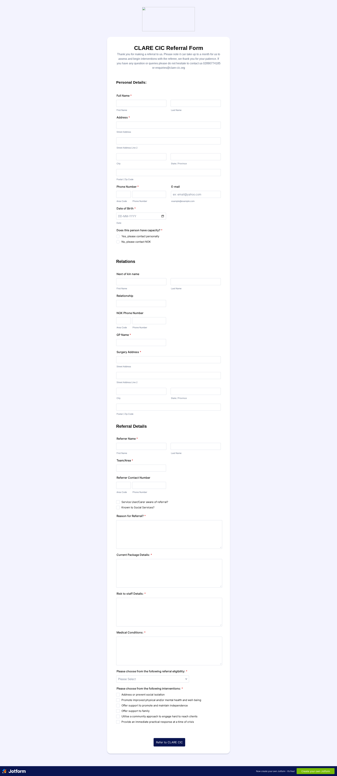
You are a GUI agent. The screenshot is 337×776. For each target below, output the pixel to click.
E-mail (175, 186)
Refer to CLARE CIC (169, 742)
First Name (122, 110)
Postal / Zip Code (125, 179)
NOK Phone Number (130, 313)
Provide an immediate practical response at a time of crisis (157, 721)
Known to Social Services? (137, 507)
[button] (162, 216)
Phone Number (128, 186)
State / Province (179, 163)
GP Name (124, 335)
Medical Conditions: (131, 632)
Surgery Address (129, 352)
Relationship (125, 296)
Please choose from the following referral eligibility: (152, 671)
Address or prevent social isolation (143, 694)
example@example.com (182, 201)
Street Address (124, 132)
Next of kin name (128, 274)
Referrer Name (127, 438)
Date (119, 223)
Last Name (176, 110)
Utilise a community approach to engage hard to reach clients (159, 716)
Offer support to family (135, 711)
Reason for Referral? (131, 516)
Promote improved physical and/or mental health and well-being (161, 700)
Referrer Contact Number (133, 477)
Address (123, 117)
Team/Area (125, 460)
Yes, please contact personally (140, 236)
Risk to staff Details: (131, 593)
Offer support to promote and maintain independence (154, 705)
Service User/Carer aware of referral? (144, 502)
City (119, 163)
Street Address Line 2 (127, 147)
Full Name (124, 95)
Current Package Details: (134, 555)
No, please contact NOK (136, 241)
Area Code (122, 201)
